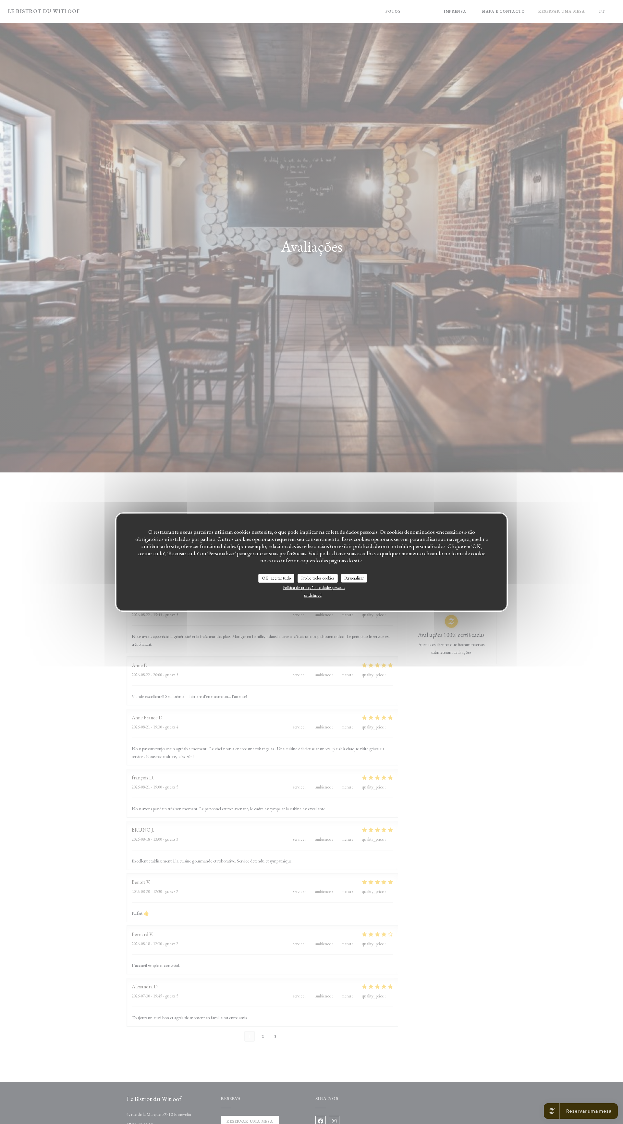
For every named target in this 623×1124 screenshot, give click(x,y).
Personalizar (354, 578)
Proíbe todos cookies (317, 578)
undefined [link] (313, 595)
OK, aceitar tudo (276, 578)
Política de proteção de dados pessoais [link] (314, 587)
